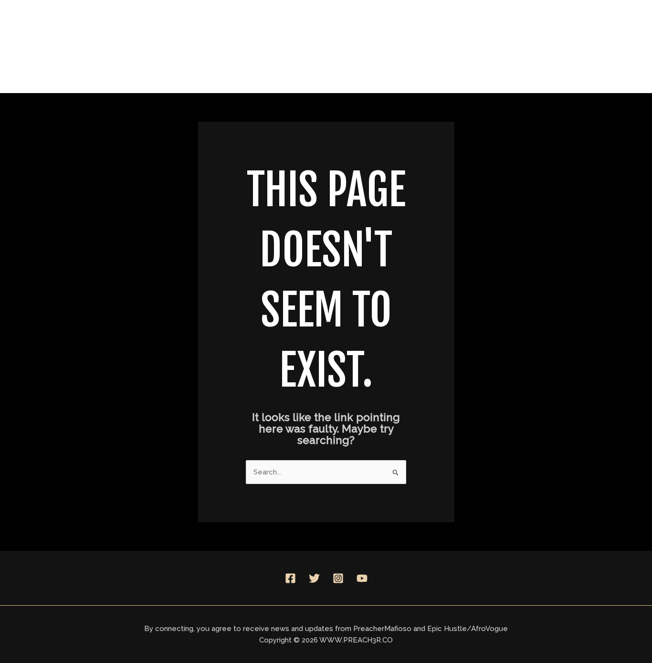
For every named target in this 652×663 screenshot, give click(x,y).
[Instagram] (338, 578)
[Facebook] (290, 578)
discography (411, 46)
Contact (548, 46)
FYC (484, 46)
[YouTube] (362, 578)
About (342, 46)
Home (287, 46)
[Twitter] (314, 578)
